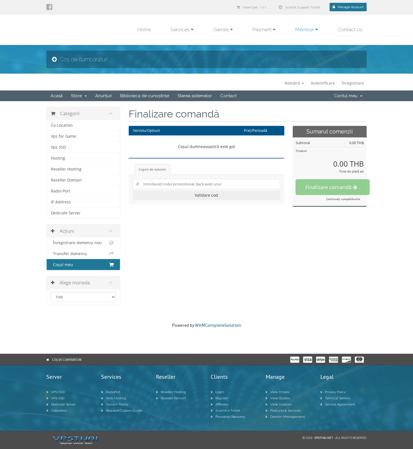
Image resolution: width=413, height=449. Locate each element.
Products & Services (285, 410)
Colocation (59, 410)
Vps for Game (63, 136)
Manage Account (351, 7)
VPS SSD (57, 398)
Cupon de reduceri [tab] (152, 169)
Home (144, 29)
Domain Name (117, 404)
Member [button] (305, 29)
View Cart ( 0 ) (254, 7)
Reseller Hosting (66, 169)
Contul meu (347, 95)
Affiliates (221, 404)
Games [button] (221, 29)
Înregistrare (353, 83)
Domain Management (287, 417)
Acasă (57, 95)
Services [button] (181, 29)
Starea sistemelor (195, 95)
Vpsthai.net (323, 438)
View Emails (279, 392)
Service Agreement (340, 404)
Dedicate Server (66, 213)
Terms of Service (337, 398)
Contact (228, 95)
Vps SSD (58, 147)
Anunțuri (103, 95)
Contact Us (350, 29)
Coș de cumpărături (66, 360)
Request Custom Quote (124, 410)
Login (219, 392)
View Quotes (280, 398)
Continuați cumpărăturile (343, 199)
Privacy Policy (335, 392)
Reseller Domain (66, 180)
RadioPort (113, 392)
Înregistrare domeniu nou (76, 242)
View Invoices (281, 404)
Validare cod (206, 195)
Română (293, 83)
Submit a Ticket (227, 410)
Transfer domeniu (69, 253)
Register (221, 398)
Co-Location (62, 125)
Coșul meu (62, 264)
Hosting (58, 158)
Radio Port (60, 191)
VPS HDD (58, 392)
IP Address (61, 202)
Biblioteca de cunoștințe (144, 95)
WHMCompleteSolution (218, 325)
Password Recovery (230, 417)
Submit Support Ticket (302, 7)
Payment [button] (263, 29)
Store (77, 95)
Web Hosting (116, 398)
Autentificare (323, 83)
